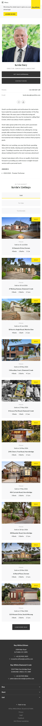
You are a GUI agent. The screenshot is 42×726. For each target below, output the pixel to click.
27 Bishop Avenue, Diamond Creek (21, 289)
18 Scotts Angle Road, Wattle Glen (21, 329)
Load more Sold (21, 627)
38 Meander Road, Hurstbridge (21, 533)
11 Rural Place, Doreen (21, 574)
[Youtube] (23, 102)
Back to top (22, 704)
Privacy (21, 712)
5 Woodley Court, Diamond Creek (21, 370)
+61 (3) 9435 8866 (22, 676)
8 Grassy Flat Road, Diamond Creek (21, 411)
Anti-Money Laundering (21, 721)
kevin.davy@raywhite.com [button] (31, 95)
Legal (21, 715)
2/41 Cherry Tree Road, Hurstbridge (21, 452)
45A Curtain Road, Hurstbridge (21, 492)
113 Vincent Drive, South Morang (21, 614)
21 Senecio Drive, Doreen (21, 248)
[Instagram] (19, 102)
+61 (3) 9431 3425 (22, 656)
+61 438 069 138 (34, 90)
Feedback (21, 718)
